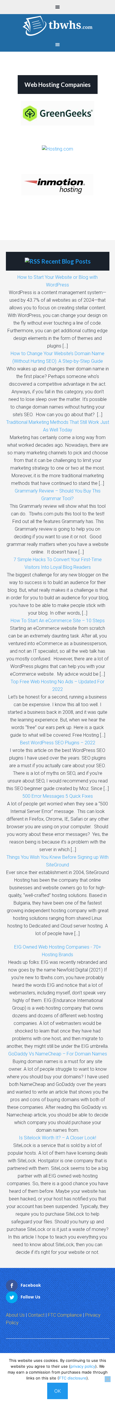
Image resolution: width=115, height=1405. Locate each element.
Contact (36, 1315)
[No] (108, 1379)
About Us (15, 1315)
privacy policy (82, 1366)
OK (57, 1391)
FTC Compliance (65, 1315)
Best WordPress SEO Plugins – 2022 (57, 742)
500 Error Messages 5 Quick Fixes (57, 796)
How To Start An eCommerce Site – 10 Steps (58, 620)
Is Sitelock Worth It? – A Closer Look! (57, 1138)
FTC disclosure (72, 1378)
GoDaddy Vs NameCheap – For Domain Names (57, 1054)
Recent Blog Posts (66, 261)
